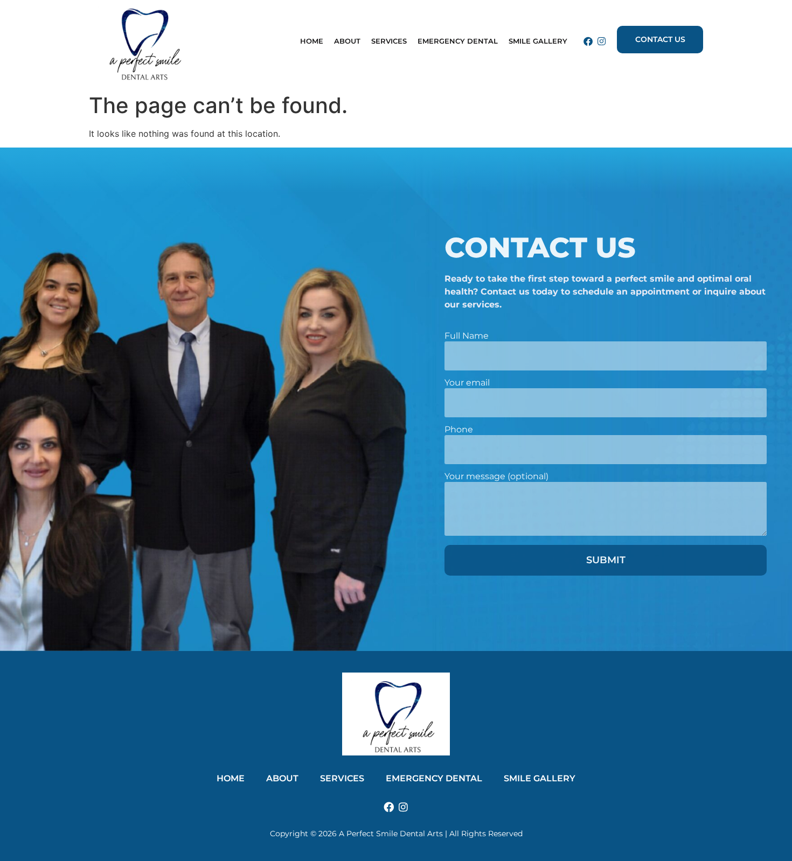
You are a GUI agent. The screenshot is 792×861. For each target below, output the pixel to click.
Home (311, 41)
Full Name (466, 336)
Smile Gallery (538, 41)
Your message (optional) (496, 476)
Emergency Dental (458, 41)
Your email (467, 383)
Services (342, 778)
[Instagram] (601, 41)
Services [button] (389, 41)
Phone (458, 430)
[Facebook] (588, 41)
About (347, 41)
